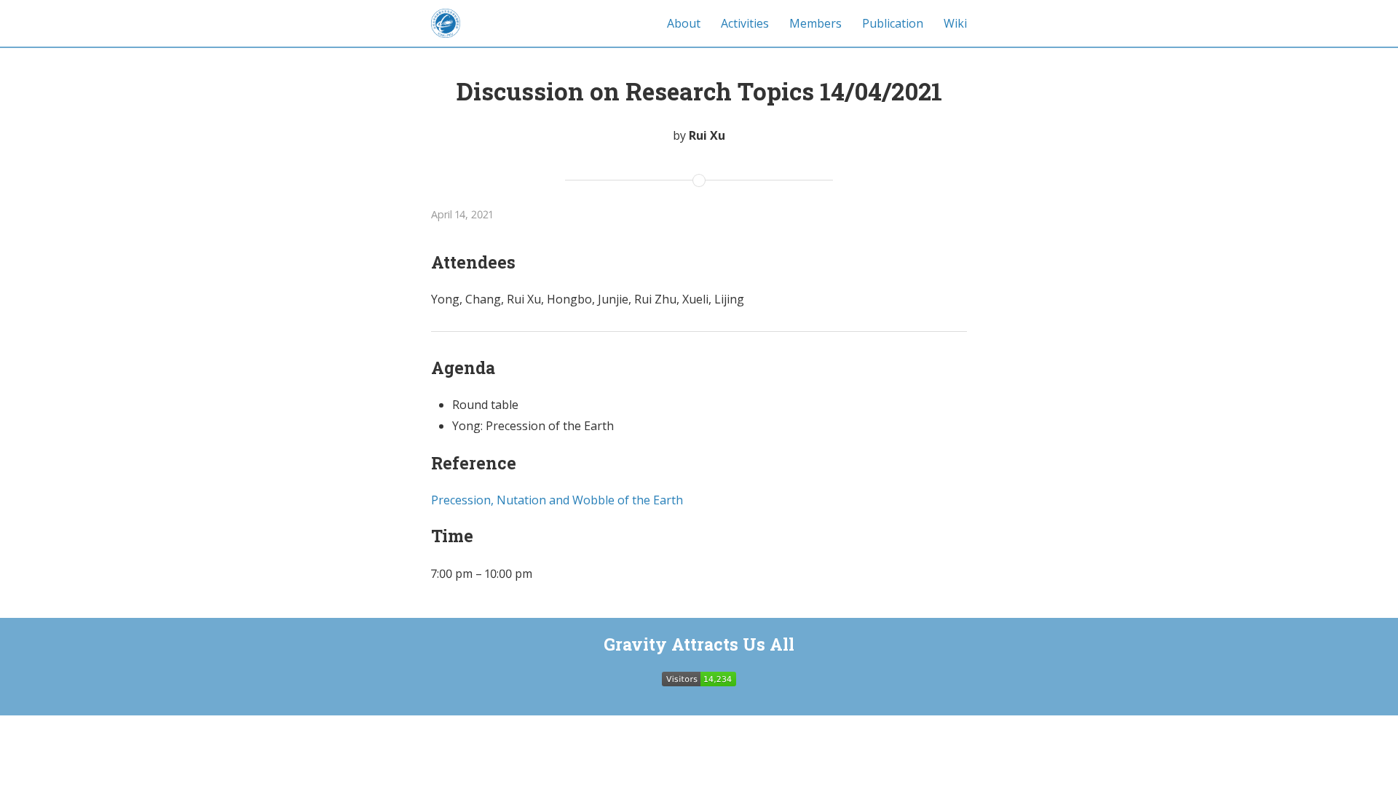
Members (815, 23)
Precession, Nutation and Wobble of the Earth (557, 500)
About (683, 23)
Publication (892, 23)
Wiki (955, 23)
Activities (745, 23)
